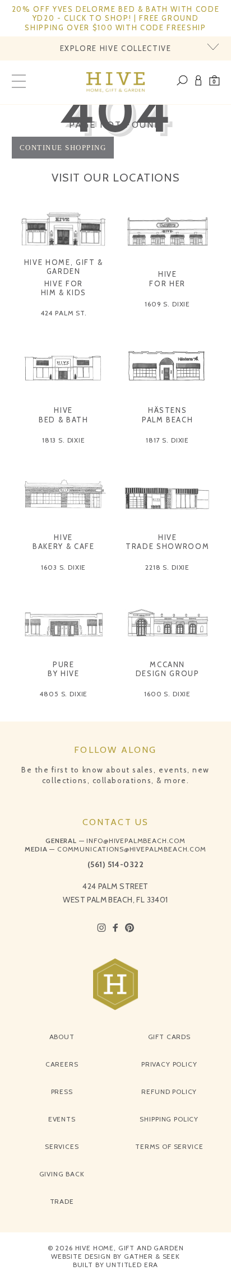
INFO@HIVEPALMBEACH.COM (135, 840)
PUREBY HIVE (64, 669)
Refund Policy (169, 1091)
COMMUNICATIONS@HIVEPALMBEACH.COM (131, 849)
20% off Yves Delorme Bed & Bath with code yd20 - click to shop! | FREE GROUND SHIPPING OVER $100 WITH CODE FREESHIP (116, 18)
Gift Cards (169, 1036)
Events (62, 1119)
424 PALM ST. (63, 313)
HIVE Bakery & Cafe (63, 542)
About (62, 1036)
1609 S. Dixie (167, 304)
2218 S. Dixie (167, 567)
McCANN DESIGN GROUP (168, 669)
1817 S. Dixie (167, 440)
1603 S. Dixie (63, 567)
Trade (62, 1201)
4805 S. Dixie (63, 694)
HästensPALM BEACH (167, 414)
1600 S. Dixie (167, 694)
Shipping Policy (169, 1119)
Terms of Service (169, 1146)
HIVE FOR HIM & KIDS (64, 288)
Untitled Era (132, 1264)
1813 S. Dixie (63, 440)
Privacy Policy (169, 1064)
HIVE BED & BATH (64, 414)
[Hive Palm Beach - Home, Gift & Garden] (116, 82)
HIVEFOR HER (167, 278)
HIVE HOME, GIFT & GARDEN (63, 267)
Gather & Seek (152, 1256)
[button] (214, 82)
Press (62, 1091)
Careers (61, 1064)
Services (62, 1146)
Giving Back (62, 1174)
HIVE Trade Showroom (167, 542)
